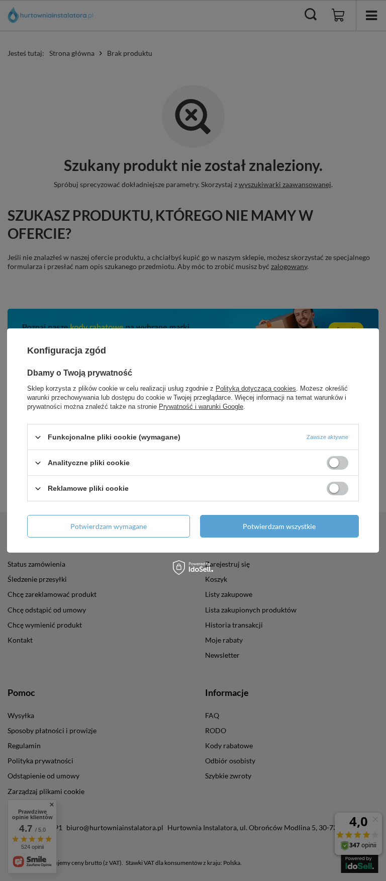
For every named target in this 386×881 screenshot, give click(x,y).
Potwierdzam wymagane (108, 525)
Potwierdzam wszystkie (279, 525)
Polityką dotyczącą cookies (256, 388)
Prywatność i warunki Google (201, 406)
